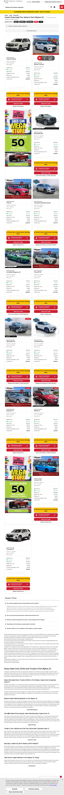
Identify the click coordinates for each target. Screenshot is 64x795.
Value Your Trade (32, 740)
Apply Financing (32, 724)
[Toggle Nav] (62, 7)
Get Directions (32, 766)
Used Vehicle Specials (32, 709)
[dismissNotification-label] (61, 777)
